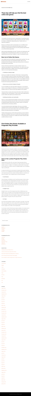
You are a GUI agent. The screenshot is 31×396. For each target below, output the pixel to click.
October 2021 (4, 355)
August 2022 (3, 351)
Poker (2, 272)
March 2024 (3, 326)
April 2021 (3, 364)
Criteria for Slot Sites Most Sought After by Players (9, 251)
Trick (2, 282)
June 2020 (3, 374)
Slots (2, 276)
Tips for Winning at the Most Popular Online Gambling (9, 255)
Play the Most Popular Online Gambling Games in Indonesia (10, 253)
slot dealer (3, 239)
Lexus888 (3, 230)
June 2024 (3, 320)
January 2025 (3, 309)
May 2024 (3, 322)
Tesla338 (3, 229)
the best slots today (4, 241)
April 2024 (3, 324)
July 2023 (3, 341)
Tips (2, 280)
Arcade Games (4, 263)
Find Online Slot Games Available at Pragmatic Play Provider (14, 124)
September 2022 (4, 349)
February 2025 (4, 307)
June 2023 (3, 343)
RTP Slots (3, 274)
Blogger (3, 265)
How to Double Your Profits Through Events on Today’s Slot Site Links (12, 257)
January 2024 (3, 330)
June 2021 (3, 360)
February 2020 (4, 381)
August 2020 (3, 372)
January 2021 (3, 368)
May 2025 (3, 301)
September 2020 (4, 370)
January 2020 (3, 383)
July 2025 (3, 297)
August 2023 (3, 339)
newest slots (3, 240)
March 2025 (3, 305)
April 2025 (3, 303)
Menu (29, 1)
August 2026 (3, 288)
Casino (3, 267)
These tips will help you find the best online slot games (14, 14)
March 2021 (3, 366)
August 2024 (3, 318)
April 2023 (3, 345)
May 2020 (3, 376)
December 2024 (4, 311)
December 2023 (4, 332)
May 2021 (3, 362)
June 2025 (3, 299)
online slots (3, 237)
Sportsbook (3, 278)
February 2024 (4, 328)
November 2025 (4, 290)
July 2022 (3, 353)
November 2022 (4, 347)
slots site (3, 238)
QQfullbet (3, 231)
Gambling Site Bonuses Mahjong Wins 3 (7, 249)
